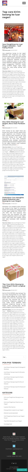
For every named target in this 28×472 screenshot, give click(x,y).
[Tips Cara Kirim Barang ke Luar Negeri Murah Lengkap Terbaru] (14, 272)
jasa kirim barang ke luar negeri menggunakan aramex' (12, 88)
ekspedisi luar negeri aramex (14, 86)
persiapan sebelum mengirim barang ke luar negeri (12, 249)
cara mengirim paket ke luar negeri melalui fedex (13, 232)
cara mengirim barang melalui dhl (14, 227)
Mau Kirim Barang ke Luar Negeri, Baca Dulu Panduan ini (13, 123)
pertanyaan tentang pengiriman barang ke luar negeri (12, 169)
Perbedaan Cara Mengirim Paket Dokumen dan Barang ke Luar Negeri (13, 199)
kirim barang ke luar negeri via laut (11, 165)
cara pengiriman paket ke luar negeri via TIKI (13, 342)
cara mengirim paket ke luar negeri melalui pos (14, 235)
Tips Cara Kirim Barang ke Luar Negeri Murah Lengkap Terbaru (13, 286)
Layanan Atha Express (18, 74)
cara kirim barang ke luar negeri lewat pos (13, 325)
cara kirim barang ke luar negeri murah (12, 332)
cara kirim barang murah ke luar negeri (13, 333)
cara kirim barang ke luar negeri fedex (12, 321)
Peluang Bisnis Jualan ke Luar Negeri (13, 410)
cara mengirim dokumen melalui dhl (12, 229)
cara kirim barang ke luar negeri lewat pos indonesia (12, 327)
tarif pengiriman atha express (14, 94)
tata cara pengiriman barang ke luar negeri (13, 344)
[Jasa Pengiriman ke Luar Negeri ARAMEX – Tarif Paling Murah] (14, 32)
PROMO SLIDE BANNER (11, 413)
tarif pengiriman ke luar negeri (13, 95)
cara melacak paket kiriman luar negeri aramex (13, 82)
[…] (8, 68)
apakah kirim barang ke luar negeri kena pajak (13, 152)
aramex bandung (11, 77)
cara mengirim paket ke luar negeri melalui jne (13, 234)
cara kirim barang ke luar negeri (10, 82)
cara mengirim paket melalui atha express (12, 237)
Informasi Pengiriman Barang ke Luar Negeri (12, 71)
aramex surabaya (9, 80)
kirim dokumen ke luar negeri (15, 241)
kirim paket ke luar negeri (8, 243)
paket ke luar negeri (7, 247)
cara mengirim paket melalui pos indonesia (12, 239)
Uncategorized (8, 424)
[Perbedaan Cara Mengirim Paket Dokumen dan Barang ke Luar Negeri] (14, 185)
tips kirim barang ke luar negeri (12, 345)
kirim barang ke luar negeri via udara (12, 166)
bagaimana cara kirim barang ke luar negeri (12, 153)
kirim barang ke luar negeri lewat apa (15, 164)
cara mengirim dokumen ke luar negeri (13, 228)
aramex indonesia (20, 77)
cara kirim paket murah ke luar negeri (11, 342)
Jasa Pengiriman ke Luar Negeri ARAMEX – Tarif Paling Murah (12, 46)
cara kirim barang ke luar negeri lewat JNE (12, 324)
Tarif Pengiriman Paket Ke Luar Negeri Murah (13, 75)
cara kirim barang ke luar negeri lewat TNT (13, 328)
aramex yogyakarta (19, 80)
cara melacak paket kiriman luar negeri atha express (12, 85)
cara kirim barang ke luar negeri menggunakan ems (13, 330)
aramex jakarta (6, 78)
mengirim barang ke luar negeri (17, 246)
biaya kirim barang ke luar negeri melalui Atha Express (13, 158)
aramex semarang (15, 78)
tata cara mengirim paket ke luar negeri (12, 251)
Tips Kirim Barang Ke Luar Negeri (13, 421)
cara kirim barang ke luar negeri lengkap (13, 322)
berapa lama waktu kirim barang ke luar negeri (12, 155)
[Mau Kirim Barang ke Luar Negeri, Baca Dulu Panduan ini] (14, 111)
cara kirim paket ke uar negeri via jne (14, 340)
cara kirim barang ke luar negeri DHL (11, 320)
